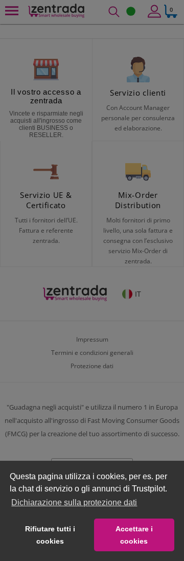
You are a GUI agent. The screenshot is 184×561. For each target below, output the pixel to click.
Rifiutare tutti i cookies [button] (50, 535)
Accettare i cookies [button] (134, 535)
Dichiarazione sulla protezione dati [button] (74, 502)
